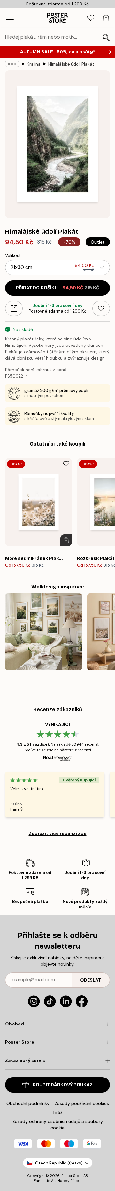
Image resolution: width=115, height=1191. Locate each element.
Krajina (34, 64)
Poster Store (71, 1175)
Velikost (13, 255)
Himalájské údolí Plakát (71, 64)
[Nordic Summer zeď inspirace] (43, 631)
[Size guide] (14, 308)
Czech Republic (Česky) (59, 1163)
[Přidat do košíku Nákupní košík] (66, 540)
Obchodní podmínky (28, 1103)
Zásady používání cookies (82, 1103)
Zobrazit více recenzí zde (58, 833)
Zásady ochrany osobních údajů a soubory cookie (57, 1124)
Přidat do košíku (57, 288)
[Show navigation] (10, 18)
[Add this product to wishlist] (101, 308)
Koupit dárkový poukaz (63, 1084)
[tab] (90, 18)
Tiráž (57, 1112)
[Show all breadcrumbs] (12, 64)
